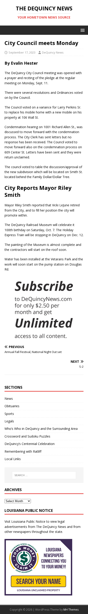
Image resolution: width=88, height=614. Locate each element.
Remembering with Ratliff (23, 451)
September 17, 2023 (22, 52)
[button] (82, 30)
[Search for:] (44, 475)
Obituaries (12, 406)
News (9, 398)
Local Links (13, 459)
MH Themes (71, 610)
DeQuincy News (53, 52)
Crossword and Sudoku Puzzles (27, 436)
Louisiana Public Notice (28, 521)
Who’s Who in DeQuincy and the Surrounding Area (41, 428)
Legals (9, 421)
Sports (9, 414)
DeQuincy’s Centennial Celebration (30, 444)
